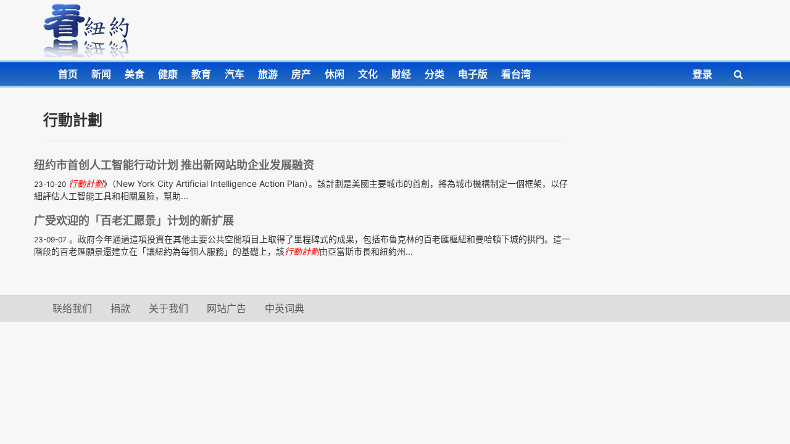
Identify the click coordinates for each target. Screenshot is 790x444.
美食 (134, 74)
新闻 (101, 74)
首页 (68, 74)
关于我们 (168, 308)
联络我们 (72, 308)
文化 (368, 74)
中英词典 (284, 308)
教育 (201, 74)
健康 (168, 74)
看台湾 (516, 74)
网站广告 (226, 308)
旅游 (268, 74)
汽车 (234, 74)
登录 (702, 74)
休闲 (334, 74)
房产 (301, 74)
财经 (401, 74)
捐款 (120, 308)
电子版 (473, 74)
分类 (434, 74)
